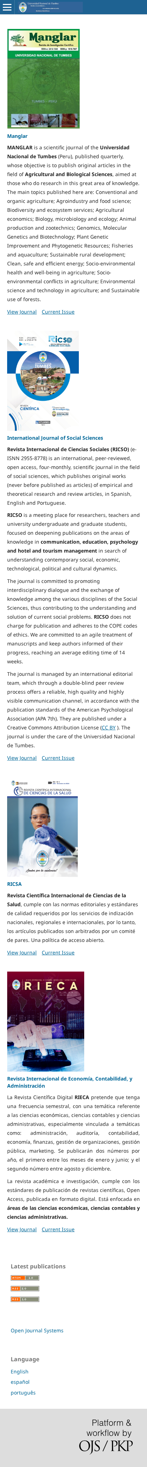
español (20, 1381)
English (20, 1371)
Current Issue (58, 311)
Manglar (17, 136)
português (23, 1392)
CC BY (109, 727)
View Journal (22, 311)
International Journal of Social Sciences (55, 437)
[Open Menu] (7, 7)
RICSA (14, 883)
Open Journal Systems (37, 1330)
